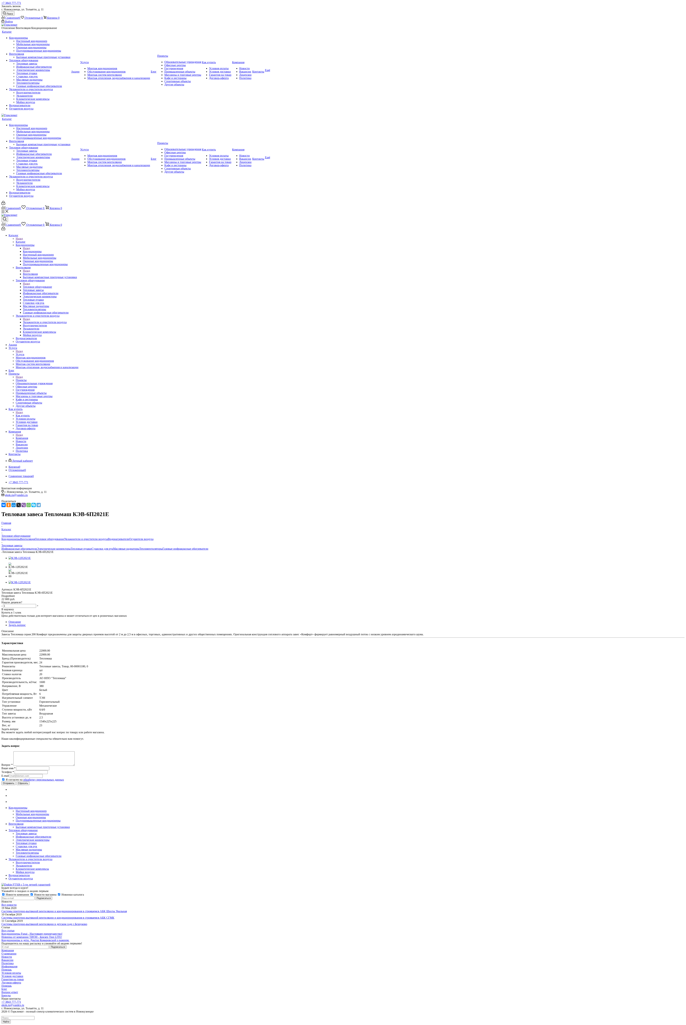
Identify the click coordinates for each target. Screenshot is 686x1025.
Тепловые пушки (81, 548)
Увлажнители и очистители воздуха (45, 322)
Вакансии (7, 960)
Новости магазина (45, 894)
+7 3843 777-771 (11, 2)
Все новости (9, 904)
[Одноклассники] (8, 505)
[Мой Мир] (13, 505)
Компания (22, 438)
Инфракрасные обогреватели (19, 548)
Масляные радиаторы (126, 548)
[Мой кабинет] (3, 203)
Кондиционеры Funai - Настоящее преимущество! (31, 933)
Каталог (21, 241)
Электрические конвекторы (54, 548)
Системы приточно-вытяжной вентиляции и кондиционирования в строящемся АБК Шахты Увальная (64, 911)
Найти (6, 1021)
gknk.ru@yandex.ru (16, 495)
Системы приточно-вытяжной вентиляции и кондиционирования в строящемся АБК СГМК (57, 917)
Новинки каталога (72, 894)
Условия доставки (12, 976)
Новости (6, 956)
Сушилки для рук (102, 548)
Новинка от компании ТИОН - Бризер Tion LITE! (31, 936)
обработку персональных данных (43, 779)
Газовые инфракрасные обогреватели (185, 548)
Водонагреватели (118, 539)
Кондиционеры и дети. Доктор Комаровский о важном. (35, 940)
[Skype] (33, 505)
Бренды (6, 995)
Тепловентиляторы (151, 548)
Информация (9, 966)
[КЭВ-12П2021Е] (20, 558)
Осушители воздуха (141, 539)
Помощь (6, 969)
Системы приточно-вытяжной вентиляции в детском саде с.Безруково (44, 924)
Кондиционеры (32, 251)
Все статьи (7, 930)
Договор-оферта (11, 982)
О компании (8, 953)
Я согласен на (35, 779)
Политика (7, 963)
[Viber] (23, 505)
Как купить (23, 415)
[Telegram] (38, 505)
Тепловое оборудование (37, 286)
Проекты (21, 380)
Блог (4, 988)
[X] (18, 505)
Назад (19, 238)
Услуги (20, 354)
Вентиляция (30, 273)
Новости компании (17, 894)
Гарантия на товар (12, 979)
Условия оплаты (11, 972)
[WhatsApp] (28, 505)
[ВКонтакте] (3, 505)
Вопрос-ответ (9, 992)
